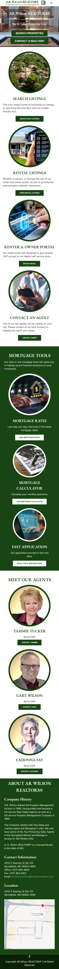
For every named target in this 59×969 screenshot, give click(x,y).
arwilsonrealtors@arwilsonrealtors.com (33, 876)
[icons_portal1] (29, 200)
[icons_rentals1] (29, 126)
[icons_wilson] (29, 650)
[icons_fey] (29, 714)
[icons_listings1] (29, 52)
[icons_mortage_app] (29, 374)
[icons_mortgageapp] (30, 509)
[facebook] (29, 956)
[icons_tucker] (29, 585)
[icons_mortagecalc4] (30, 445)
